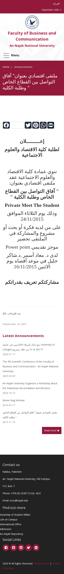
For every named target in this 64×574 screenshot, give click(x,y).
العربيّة (56, 3)
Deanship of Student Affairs (15, 514)
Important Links (51, 9)
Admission (5, 529)
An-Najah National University (32, 45)
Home (6, 66)
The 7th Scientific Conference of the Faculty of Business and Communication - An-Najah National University (30, 366)
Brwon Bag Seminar (14, 400)
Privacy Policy (41, 563)
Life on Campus (8, 519)
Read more (50, 430)
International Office (10, 524)
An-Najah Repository (11, 533)
